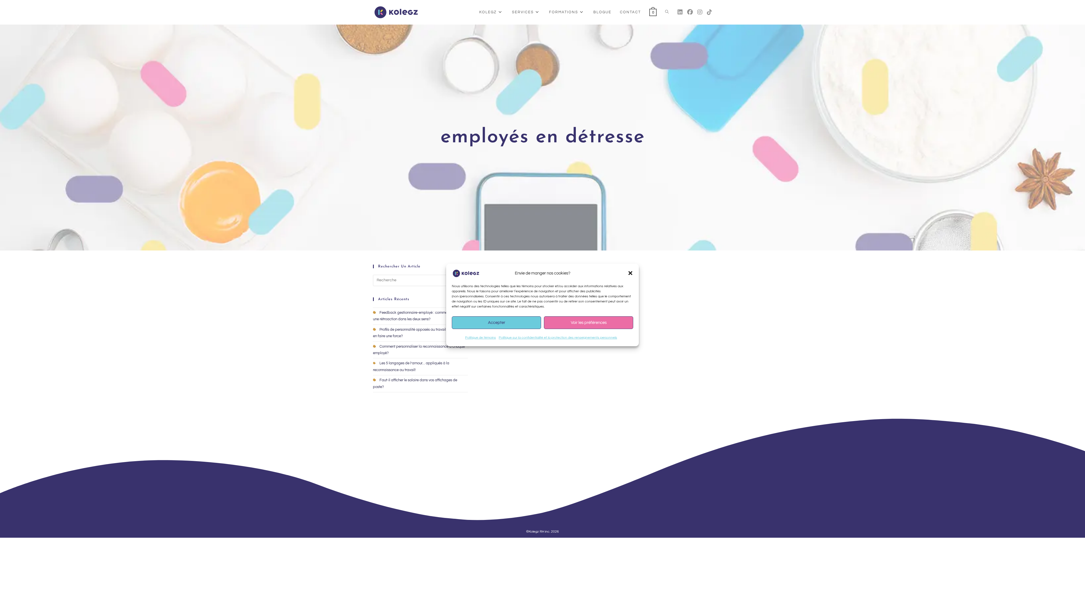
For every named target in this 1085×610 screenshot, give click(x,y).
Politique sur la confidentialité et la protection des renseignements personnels (558, 337)
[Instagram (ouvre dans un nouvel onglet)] (700, 12)
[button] (630, 273)
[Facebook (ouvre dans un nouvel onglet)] (690, 12)
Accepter (496, 323)
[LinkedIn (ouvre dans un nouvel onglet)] (680, 12)
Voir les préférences (589, 323)
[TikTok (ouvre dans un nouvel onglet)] (709, 12)
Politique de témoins (480, 337)
